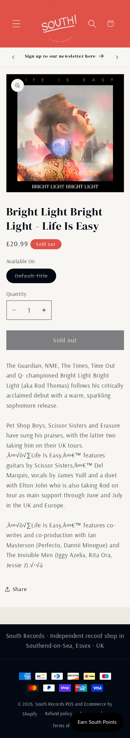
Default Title (35, 277)
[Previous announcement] (13, 57)
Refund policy (58, 713)
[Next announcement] (117, 57)
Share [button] (20, 589)
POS (70, 704)
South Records (50, 704)
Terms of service (69, 725)
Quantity (16, 293)
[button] (16, 24)
